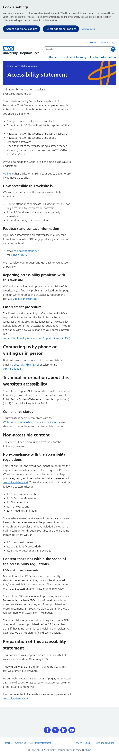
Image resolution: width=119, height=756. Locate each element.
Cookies (88, 742)
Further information (103, 57)
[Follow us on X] (55, 729)
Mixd (88, 749)
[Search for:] (79, 49)
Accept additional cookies (21, 29)
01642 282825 (20, 255)
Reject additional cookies (61, 29)
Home (53, 57)
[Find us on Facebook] (47, 729)
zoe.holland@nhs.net (26, 251)
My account (91, 42)
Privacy (78, 742)
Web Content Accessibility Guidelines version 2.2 (32, 422)
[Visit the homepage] (21, 50)
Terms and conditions (105, 742)
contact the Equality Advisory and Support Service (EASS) (36, 338)
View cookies (88, 28)
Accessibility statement (40, 742)
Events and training (73, 57)
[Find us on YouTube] (71, 729)
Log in (113, 42)
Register (8, 742)
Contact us (104, 42)
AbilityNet (9, 173)
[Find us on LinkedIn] (63, 729)
